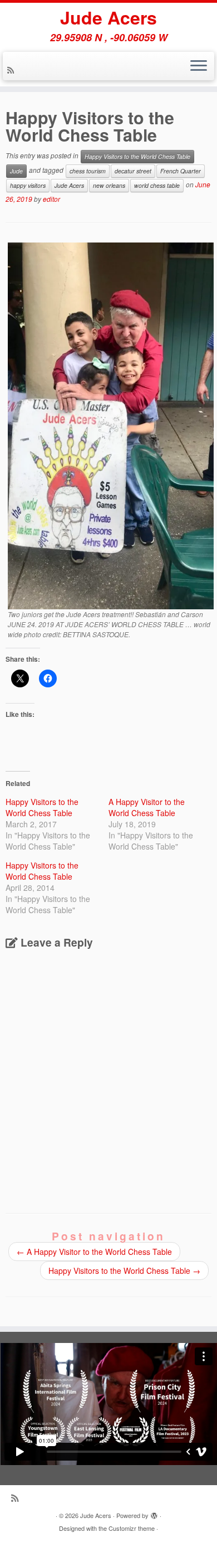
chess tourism (88, 171)
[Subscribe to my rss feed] (12, 69)
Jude (16, 171)
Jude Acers (108, 17)
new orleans (109, 185)
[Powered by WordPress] (154, 1513)
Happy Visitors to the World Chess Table (137, 156)
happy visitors (28, 185)
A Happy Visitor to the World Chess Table (146, 807)
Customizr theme (131, 1528)
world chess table (157, 185)
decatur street (133, 171)
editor (51, 198)
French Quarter (180, 171)
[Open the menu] (198, 66)
